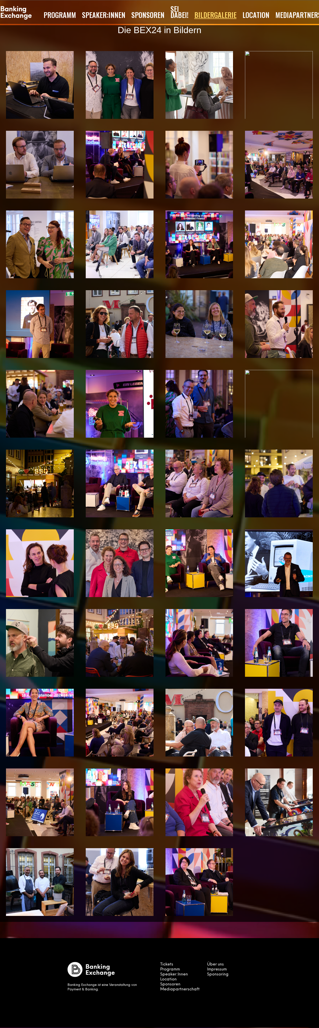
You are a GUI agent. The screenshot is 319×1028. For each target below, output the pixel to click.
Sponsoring (218, 974)
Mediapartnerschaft (180, 989)
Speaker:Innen (103, 15)
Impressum (217, 969)
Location (255, 15)
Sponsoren (147, 15)
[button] (40, 85)
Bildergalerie (215, 15)
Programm (60, 15)
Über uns (215, 964)
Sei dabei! (179, 12)
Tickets (166, 964)
